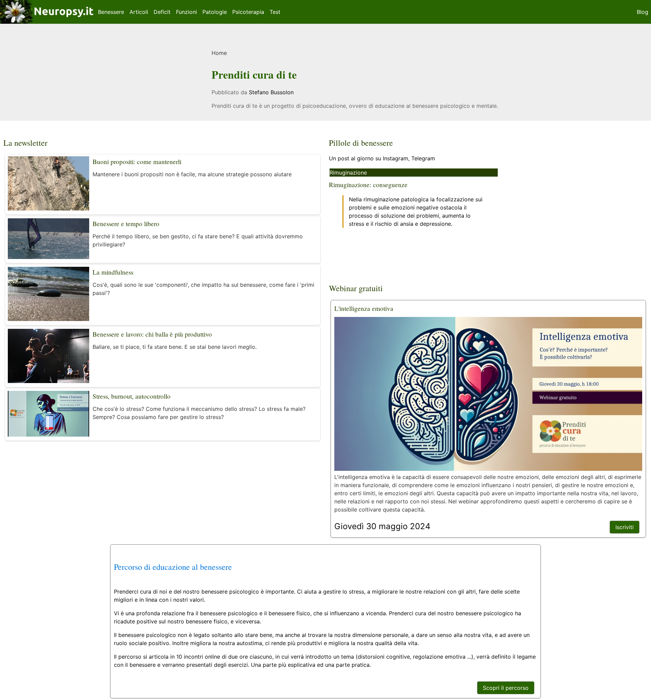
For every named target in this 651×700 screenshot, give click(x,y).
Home (219, 52)
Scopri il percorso (506, 687)
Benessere (111, 11)
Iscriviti (624, 527)
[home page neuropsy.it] (47, 19)
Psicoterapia (248, 11)
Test (275, 11)
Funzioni (186, 11)
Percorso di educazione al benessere (173, 566)
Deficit (162, 11)
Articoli (139, 11)
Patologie (214, 11)
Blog (642, 11)
